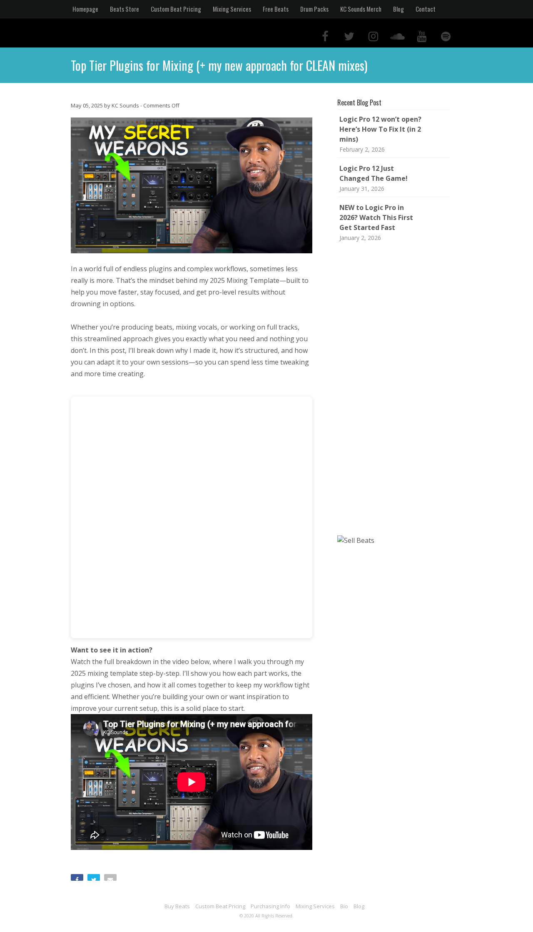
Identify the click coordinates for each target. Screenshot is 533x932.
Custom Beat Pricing (176, 8)
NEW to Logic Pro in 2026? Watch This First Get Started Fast (376, 217)
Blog (398, 8)
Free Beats (276, 8)
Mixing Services (232, 8)
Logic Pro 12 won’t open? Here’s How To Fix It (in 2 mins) (380, 129)
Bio (344, 906)
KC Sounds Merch (360, 8)
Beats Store (124, 8)
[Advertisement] (395, 389)
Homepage (85, 8)
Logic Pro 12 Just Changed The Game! (373, 173)
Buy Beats (177, 906)
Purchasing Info (270, 906)
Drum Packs (314, 8)
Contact (426, 8)
